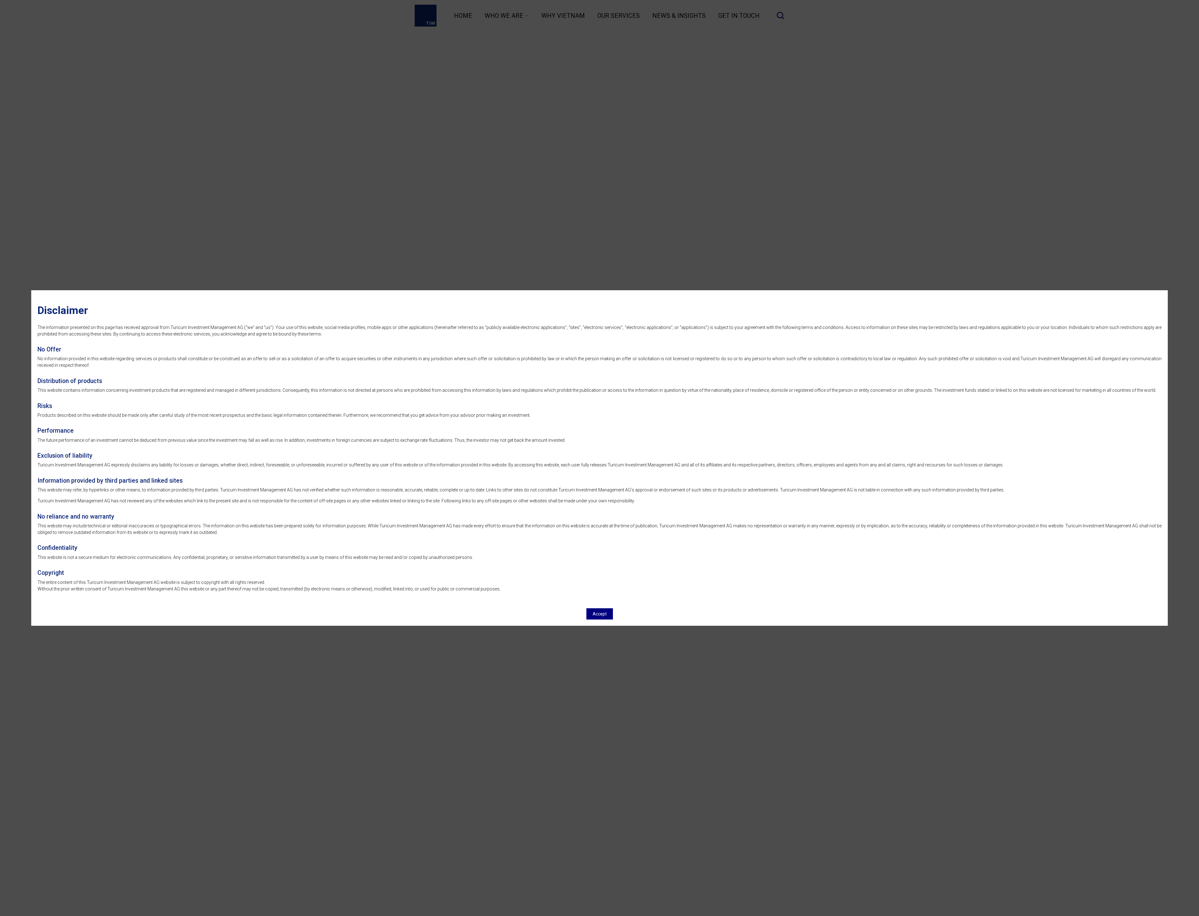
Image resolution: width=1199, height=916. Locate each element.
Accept (600, 613)
